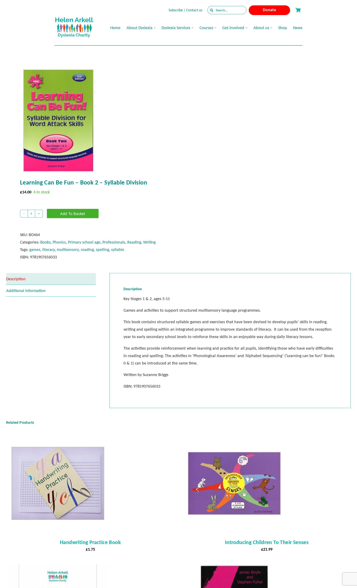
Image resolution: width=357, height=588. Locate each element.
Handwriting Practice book (90, 542)
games (34, 249)
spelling (102, 249)
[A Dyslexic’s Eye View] (57, 568)
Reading (134, 242)
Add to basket (72, 213)
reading (87, 249)
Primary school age (84, 242)
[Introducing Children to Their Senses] (234, 435)
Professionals (113, 242)
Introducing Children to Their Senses (266, 542)
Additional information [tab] (26, 290)
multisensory (68, 249)
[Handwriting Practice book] (57, 435)
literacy (48, 249)
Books (45, 242)
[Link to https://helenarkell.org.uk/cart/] (297, 10)
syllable (117, 249)
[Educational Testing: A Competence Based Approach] (234, 568)
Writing (149, 242)
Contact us (194, 10)
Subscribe (176, 10)
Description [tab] (16, 278)
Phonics (59, 242)
